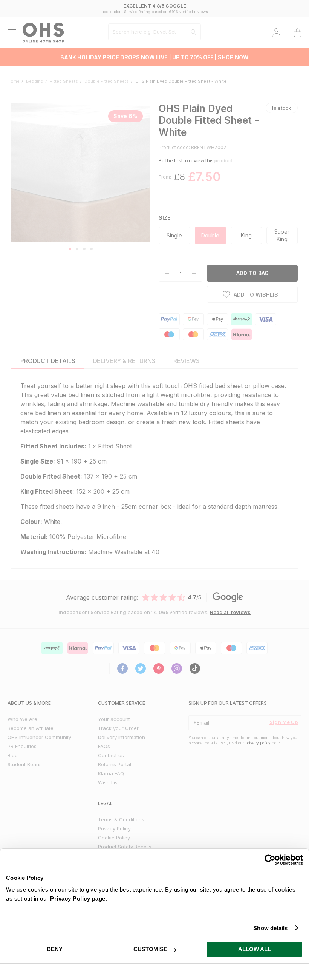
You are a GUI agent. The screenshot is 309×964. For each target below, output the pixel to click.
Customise (150, 949)
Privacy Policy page (78, 898)
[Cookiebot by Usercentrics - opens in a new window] (270, 859)
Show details (270, 928)
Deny (55, 949)
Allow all (254, 949)
